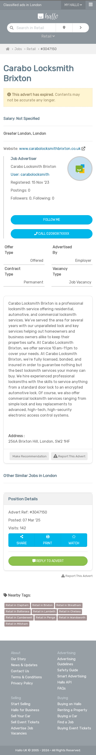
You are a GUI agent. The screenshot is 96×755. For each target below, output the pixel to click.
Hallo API (64, 682)
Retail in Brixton (42, 605)
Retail (31, 49)
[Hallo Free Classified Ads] (48, 16)
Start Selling (20, 704)
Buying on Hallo (69, 704)
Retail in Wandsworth (72, 617)
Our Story (18, 659)
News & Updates (24, 665)
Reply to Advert (50, 561)
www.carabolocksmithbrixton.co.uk (50, 148)
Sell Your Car (20, 716)
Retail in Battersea (17, 611)
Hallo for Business (25, 710)
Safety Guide (67, 670)
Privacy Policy (22, 683)
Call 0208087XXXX (53, 234)
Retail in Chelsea (70, 611)
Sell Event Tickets (25, 722)
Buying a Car (67, 716)
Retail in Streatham (68, 605)
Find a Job (65, 722)
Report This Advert (71, 456)
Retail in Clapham (17, 605)
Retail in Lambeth (44, 611)
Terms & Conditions (26, 677)
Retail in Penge (45, 617)
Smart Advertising (71, 676)
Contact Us (20, 671)
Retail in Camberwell (19, 617)
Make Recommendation (29, 456)
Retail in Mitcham (17, 623)
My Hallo (72, 5)
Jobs (18, 49)
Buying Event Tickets (74, 728)
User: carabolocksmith (30, 174)
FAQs (61, 688)
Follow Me (51, 220)
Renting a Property (72, 710)
